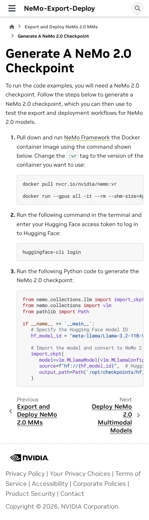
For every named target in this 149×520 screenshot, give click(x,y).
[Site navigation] (12, 8)
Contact (72, 494)
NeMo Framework (87, 137)
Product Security (30, 494)
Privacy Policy (25, 473)
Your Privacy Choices (80, 473)
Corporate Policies (99, 484)
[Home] (11, 26)
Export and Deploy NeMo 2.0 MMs (61, 27)
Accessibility (50, 484)
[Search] (137, 8)
